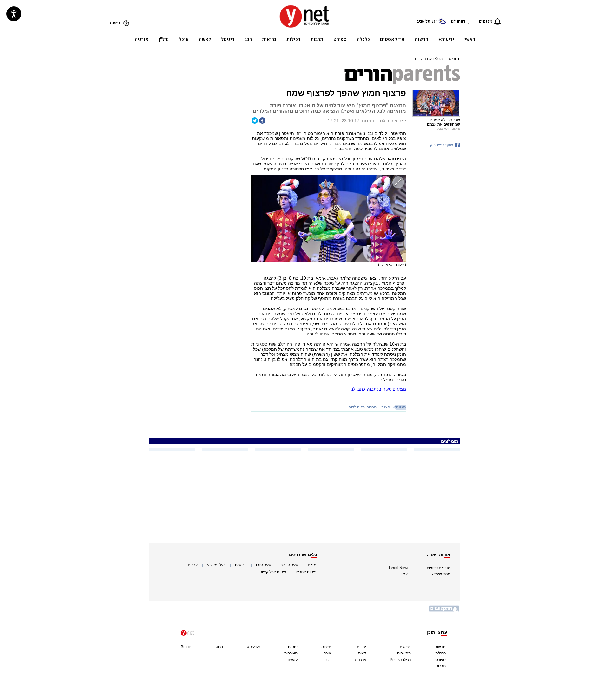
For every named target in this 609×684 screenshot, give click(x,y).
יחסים (293, 647)
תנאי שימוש (441, 574)
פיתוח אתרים (306, 572)
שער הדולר (289, 565)
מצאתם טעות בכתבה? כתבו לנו (378, 389)
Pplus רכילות (400, 659)
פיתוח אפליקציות (272, 572)
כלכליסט (253, 647)
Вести (186, 647)
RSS (405, 574)
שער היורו (263, 565)
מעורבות (291, 653)
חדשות (440, 647)
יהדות (361, 647)
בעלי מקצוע (216, 565)
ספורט (440, 659)
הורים (454, 58)
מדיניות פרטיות (438, 568)
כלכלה (440, 653)
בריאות (405, 647)
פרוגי (219, 647)
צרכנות (360, 659)
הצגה (385, 407)
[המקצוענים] (444, 610)
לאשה (293, 659)
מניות (312, 565)
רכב (328, 659)
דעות (362, 653)
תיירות (326, 647)
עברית (193, 565)
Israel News (399, 568)
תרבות (440, 666)
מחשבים (404, 653)
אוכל (327, 653)
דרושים (240, 565)
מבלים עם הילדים (429, 58)
